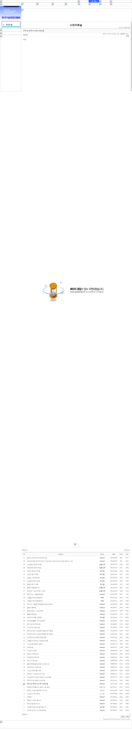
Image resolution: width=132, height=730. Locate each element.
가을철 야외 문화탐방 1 (35, 601)
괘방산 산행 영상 (33, 654)
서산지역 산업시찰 (33, 627)
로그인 (121, 27)
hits (127, 554)
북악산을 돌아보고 (33, 704)
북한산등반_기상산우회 (35, 611)
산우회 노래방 (32, 651)
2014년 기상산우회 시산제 (36, 591)
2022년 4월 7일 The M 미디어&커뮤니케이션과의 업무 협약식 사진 (50, 561)
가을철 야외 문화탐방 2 (35, 598)
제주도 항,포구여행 (33, 571)
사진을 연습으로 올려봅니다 (36, 707)
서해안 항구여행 (32, 574)
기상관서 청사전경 (33, 694)
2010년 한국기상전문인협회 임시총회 (40, 634)
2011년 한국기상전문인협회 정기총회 (40, 631)
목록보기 (127, 550)
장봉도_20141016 (33, 578)
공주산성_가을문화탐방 (35, 594)
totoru (128, 719)
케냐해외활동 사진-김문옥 (36, 621)
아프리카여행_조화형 (34, 617)
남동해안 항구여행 (33, 581)
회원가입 (127, 27)
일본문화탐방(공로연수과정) (36, 664)
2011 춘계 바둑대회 (34, 624)
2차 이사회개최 (32, 661)
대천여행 (30, 647)
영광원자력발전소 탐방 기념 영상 (38, 687)
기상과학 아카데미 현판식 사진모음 (39, 677)
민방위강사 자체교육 (34, 667)
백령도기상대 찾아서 (34, 700)
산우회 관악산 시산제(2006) (36, 710)
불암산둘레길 (31, 607)
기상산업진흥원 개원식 (35, 644)
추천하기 (25, 550)
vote (121, 554)
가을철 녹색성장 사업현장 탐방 (37, 641)
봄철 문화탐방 (32, 614)
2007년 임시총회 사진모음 (36, 680)
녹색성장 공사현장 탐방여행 (36, 637)
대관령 (29, 697)
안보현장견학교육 (33, 657)
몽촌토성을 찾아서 (33, 588)
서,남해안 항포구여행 (34, 564)
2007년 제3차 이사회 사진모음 (37, 684)
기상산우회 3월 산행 (34, 670)
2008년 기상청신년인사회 (36, 674)
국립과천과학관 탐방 (34, 568)
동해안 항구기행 (32, 584)
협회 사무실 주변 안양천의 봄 (37, 558)
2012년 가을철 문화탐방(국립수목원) (39, 604)
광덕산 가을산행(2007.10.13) (37, 690)
